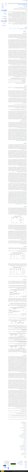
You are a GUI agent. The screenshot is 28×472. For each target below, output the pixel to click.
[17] (26, 443)
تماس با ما (26, 467)
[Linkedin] (5, 467)
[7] (16, 91)
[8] (8, 116)
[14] (26, 439)
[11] (15, 137)
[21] (8, 212)
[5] (26, 427)
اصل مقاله (24, 31)
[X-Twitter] (7, 467)
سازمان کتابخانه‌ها (11, 28)
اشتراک (5, 465)
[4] (25, 46)
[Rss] (8, 469)
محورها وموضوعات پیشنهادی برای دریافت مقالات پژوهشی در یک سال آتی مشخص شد (19, 463)
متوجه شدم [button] (2, 471)
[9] (26, 433)
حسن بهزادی (26, 7)
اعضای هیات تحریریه (25, 465)
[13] (18, 140)
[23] (26, 452)
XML (4, 12)
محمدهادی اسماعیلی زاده (20, 7)
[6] (24, 90)
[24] (26, 453)
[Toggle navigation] (14, 1)
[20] (26, 447)
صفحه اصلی (26, 463)
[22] (16, 234)
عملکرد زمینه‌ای (14, 28)
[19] (26, 446)
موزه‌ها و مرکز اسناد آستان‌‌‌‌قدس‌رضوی (23, 28)
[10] (24, 136)
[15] (26, 441)
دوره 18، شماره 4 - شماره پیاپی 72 (2, 4)
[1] (26, 422)
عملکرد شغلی (22, 28)
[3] (26, 425)
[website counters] (13, 464)
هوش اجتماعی (25, 28)
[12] (13, 139)
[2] (26, 423)
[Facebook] (8, 467)
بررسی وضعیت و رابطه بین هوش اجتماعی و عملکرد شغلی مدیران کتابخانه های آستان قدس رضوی (17, 4)
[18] (26, 445)
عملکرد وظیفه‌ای (18, 28)
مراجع (25, 457)
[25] (10, 396)
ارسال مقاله (26, 466)
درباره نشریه (25, 464)
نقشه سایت (26, 467)
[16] (26, 442)
